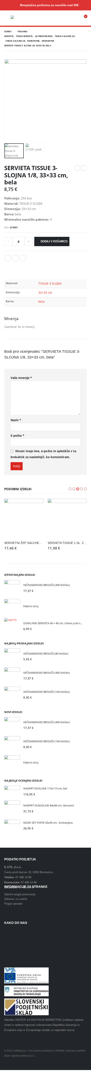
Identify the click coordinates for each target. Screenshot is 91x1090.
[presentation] (9, 100)
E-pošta (17, 435)
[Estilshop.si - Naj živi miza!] (19, 18)
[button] (70, 488)
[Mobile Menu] (7, 18)
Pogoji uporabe (13, 903)
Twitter (15, 258)
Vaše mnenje (21, 378)
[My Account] (74, 18)
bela (41, 301)
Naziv (16, 420)
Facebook (7, 258)
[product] (23, 518)
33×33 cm (45, 293)
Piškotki (59, 1050)
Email (23, 258)
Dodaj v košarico (54, 241)
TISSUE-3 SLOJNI (49, 283)
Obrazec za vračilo (15, 899)
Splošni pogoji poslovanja (19, 894)
